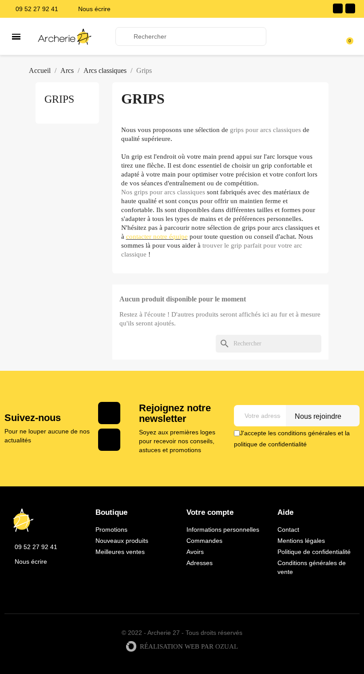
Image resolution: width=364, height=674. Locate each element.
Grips (59, 99)
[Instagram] (350, 8)
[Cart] (345, 36)
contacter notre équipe (157, 236)
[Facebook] (338, 8)
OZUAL (226, 646)
